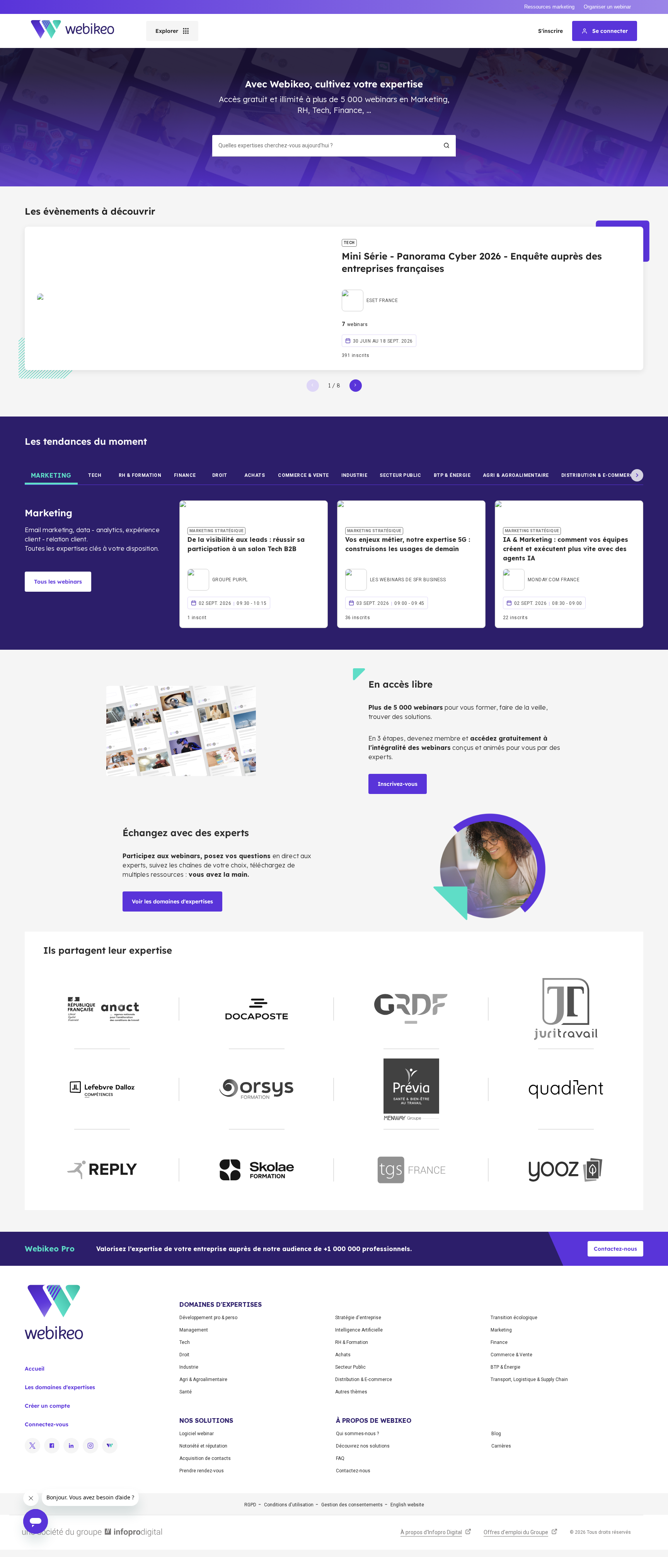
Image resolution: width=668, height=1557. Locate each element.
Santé (185, 1392)
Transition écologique (514, 1317)
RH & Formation (351, 1342)
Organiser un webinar (607, 7)
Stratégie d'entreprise (358, 1317)
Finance (499, 1342)
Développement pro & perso (208, 1317)
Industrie (188, 1367)
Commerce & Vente (511, 1354)
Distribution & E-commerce (363, 1379)
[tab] (51, 475)
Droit (184, 1354)
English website (407, 1504)
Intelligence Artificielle (359, 1330)
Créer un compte (47, 1405)
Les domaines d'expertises (60, 1387)
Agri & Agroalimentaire (203, 1379)
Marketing (501, 1330)
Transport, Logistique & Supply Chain (529, 1379)
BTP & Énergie (505, 1367)
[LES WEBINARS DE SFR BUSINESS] (395, 571)
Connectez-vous (46, 1424)
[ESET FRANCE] (370, 291)
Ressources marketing (549, 7)
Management (193, 1330)
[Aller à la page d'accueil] (79, 31)
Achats (343, 1354)
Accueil (34, 1368)
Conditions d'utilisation (289, 1504)
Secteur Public (350, 1367)
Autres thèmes (351, 1392)
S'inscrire (550, 30)
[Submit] (446, 145)
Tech (184, 1342)
